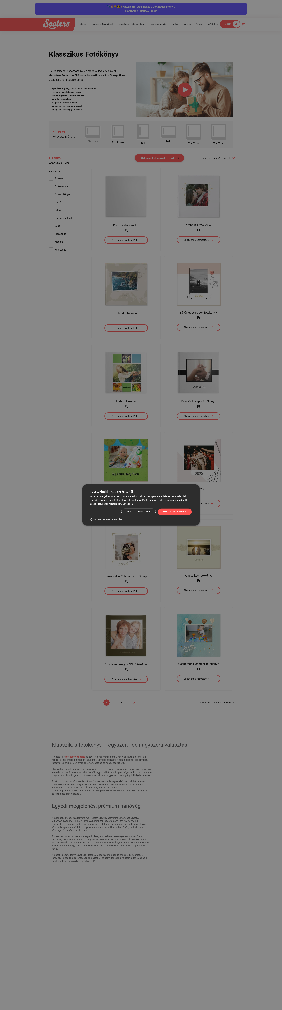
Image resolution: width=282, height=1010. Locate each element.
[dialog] (141, 505)
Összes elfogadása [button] (174, 511)
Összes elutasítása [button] (138, 511)
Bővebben (127, 503)
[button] (106, 519)
